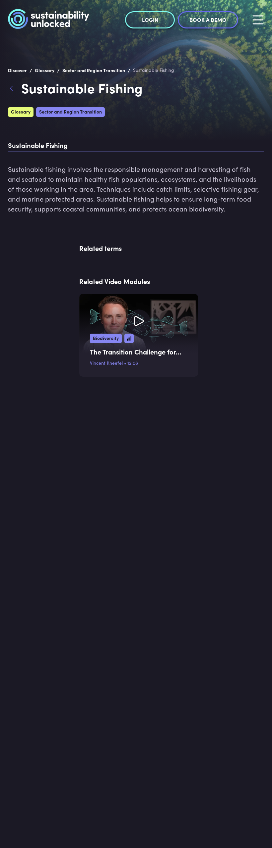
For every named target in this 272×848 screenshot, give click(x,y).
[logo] (48, 20)
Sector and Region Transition (70, 111)
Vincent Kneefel (106, 363)
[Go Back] (14, 89)
